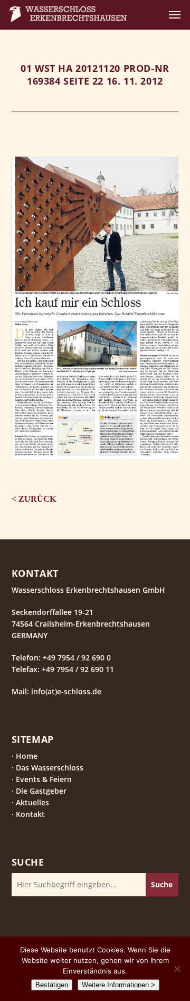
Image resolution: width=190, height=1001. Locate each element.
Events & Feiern (44, 779)
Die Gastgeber (41, 791)
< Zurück (34, 498)
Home (26, 756)
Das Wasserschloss (49, 768)
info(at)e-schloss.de (65, 691)
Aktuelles (32, 802)
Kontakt (30, 814)
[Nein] (177, 968)
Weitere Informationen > (118, 985)
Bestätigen (51, 985)
